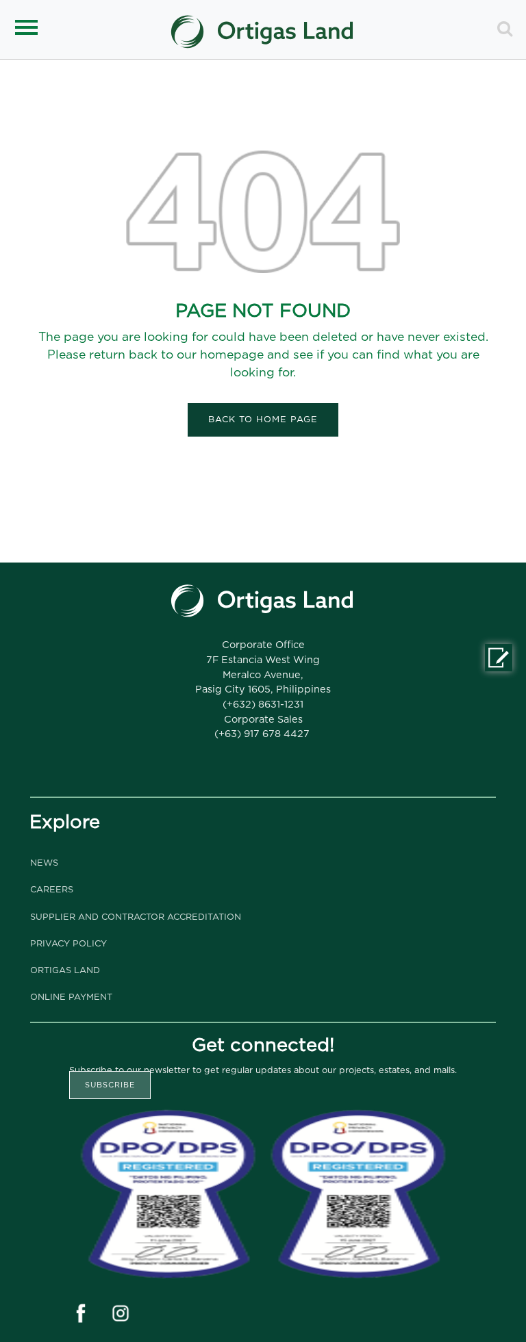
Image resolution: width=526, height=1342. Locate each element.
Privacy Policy (68, 944)
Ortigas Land (65, 970)
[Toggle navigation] (29, 33)
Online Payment (71, 997)
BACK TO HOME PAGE (263, 419)
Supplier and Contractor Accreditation (135, 917)
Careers (51, 890)
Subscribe (110, 1085)
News (44, 863)
